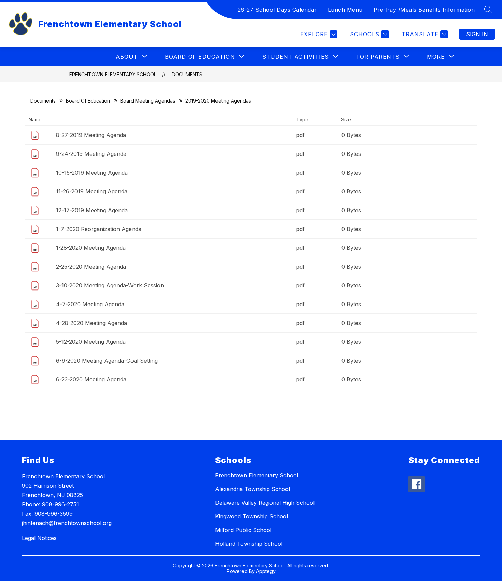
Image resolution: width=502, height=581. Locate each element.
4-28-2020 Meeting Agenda (91, 323)
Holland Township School (248, 543)
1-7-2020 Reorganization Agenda (98, 229)
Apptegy (266, 571)
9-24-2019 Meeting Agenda (91, 153)
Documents (187, 74)
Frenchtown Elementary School (112, 74)
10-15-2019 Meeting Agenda (92, 172)
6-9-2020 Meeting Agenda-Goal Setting (107, 360)
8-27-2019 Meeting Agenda (91, 135)
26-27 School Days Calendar (277, 9)
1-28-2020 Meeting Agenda (91, 247)
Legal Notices (39, 538)
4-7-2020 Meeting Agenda (90, 304)
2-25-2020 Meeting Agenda (91, 266)
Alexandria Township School (252, 489)
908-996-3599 (53, 513)
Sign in (477, 34)
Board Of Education (88, 101)
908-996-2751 (60, 504)
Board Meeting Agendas (147, 101)
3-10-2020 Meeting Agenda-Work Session (110, 285)
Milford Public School (243, 530)
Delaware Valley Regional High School (265, 502)
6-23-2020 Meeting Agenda (91, 379)
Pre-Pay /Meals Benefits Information (424, 9)
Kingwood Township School (251, 516)
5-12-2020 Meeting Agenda (91, 341)
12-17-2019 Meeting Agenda (92, 210)
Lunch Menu (345, 9)
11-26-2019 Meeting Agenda (91, 191)
